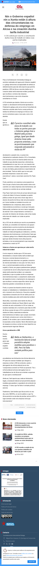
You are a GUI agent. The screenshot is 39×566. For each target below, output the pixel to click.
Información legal (6, 504)
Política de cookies (6, 509)
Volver (19, 413)
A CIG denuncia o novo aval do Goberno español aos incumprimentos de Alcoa (25, 425)
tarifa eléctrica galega (31, 407)
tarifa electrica (22, 407)
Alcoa (11, 404)
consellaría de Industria (19, 404)
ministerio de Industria (30, 404)
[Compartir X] (12, 74)
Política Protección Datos (8, 507)
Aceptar (32, 561)
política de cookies (26, 553)
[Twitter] (7, 544)
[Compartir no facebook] (17, 74)
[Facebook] (4, 544)
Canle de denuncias (7, 512)
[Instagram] (9, 544)
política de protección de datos (14, 555)
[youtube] (12, 544)
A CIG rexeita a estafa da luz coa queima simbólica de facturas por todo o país (24, 449)
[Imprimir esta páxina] (26, 74)
